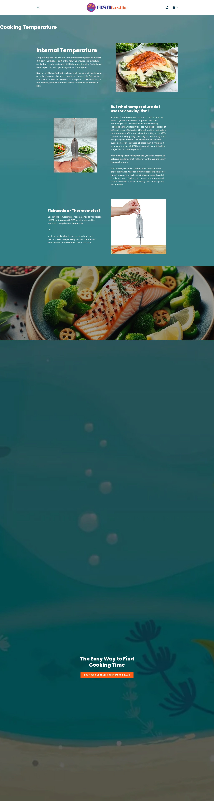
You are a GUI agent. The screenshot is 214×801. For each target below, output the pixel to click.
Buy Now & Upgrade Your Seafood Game (107, 675)
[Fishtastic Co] (107, 7)
